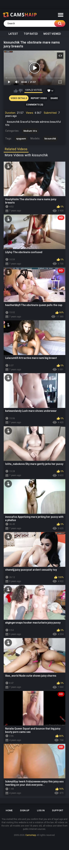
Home (9, 810)
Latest (13, 33)
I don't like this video (20, 91)
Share (54, 98)
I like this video (16, 91)
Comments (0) (34, 104)
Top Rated (31, 33)
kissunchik (50, 138)
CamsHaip (30, 835)
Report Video (39, 98)
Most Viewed (52, 33)
